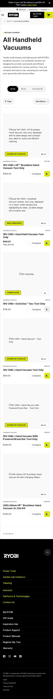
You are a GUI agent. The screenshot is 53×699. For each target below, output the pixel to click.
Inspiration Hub (10, 624)
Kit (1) (23, 89)
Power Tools (9, 571)
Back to (18, 21)
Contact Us (9, 602)
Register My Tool (11, 642)
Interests (7, 590)
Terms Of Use (8, 686)
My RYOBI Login (37, 15)
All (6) (12, 89)
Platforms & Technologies (16, 596)
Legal (5, 679)
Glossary (6, 690)
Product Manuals (11, 636)
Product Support (11, 630)
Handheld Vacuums (10, 161)
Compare (36, 174)
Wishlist (22, 9)
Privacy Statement (9, 683)
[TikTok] (20, 656)
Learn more (32, 5)
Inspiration (33, 9)
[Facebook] (4, 656)
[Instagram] (9, 656)
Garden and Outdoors (14, 577)
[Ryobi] (13, 15)
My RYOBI (8, 612)
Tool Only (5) (37, 89)
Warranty (7, 648)
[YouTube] (15, 656)
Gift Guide (8, 618)
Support (44, 9)
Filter (9, 101)
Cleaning (7, 583)
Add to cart (47, 174)
